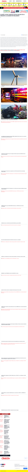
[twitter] (26, 7)
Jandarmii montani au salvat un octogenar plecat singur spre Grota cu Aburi (7, 416)
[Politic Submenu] (26, 1)
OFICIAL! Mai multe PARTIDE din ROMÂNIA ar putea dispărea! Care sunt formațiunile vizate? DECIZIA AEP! (7, 427)
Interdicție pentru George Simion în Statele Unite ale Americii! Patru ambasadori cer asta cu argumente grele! (7, 437)
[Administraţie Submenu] (22, 1)
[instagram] (24, 8)
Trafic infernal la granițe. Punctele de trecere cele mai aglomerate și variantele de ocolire (13, 341)
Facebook (15, 49)
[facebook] (24, 7)
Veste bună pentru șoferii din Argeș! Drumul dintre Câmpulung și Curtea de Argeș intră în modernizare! (6, 432)
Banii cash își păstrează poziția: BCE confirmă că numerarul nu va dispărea (11, 239)
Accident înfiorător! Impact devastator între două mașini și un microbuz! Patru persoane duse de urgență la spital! (14, 8)
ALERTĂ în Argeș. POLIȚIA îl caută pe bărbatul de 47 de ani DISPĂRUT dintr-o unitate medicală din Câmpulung (14, 307)
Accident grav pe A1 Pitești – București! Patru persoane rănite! (9, 119)
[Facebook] (1, 464)
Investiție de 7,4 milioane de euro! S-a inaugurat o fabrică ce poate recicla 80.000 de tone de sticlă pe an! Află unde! (13, 154)
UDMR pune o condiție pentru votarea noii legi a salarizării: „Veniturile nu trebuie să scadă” (13, 256)
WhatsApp (18, 50)
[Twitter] (3, 464)
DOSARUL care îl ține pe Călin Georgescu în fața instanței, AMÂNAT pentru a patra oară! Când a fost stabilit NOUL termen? (7, 421)
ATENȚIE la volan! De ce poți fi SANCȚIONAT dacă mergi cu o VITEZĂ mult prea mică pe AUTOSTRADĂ (12, 206)
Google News (5, 50)
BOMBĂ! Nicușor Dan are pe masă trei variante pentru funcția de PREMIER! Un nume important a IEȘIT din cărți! (7, 442)
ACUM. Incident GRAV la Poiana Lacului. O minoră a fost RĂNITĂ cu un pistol (6, 452)
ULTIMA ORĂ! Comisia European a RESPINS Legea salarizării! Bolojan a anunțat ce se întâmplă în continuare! (7, 447)
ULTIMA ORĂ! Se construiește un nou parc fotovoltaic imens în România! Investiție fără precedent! (12, 85)
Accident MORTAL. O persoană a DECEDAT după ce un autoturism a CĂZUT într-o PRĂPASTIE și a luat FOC (13, 393)
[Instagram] (4, 464)
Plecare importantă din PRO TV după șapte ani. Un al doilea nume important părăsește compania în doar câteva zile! (14, 188)
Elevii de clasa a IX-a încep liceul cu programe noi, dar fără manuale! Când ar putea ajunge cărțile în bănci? (13, 171)
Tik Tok (9, 50)
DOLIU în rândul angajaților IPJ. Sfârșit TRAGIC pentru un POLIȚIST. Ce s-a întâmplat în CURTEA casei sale (13, 375)
